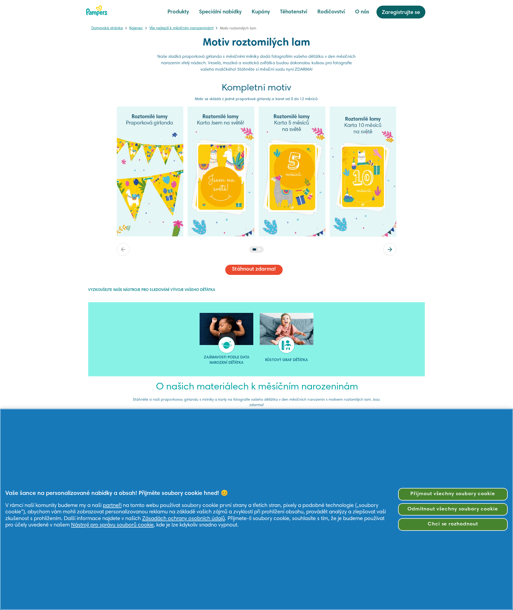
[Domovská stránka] (97, 10)
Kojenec (136, 28)
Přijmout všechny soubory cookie (452, 494)
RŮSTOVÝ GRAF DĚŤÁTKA (286, 360)
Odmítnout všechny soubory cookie (452, 509)
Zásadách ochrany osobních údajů (183, 518)
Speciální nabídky (220, 12)
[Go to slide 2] (259, 249)
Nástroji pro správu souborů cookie (112, 525)
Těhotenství (293, 12)
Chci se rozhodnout (453, 524)
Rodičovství (331, 12)
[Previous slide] (123, 249)
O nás (362, 12)
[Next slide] (389, 249)
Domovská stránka (107, 28)
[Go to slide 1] (254, 249)
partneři (112, 505)
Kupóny (261, 12)
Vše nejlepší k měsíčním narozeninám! (181, 28)
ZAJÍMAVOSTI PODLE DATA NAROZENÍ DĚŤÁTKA (226, 360)
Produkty (178, 12)
